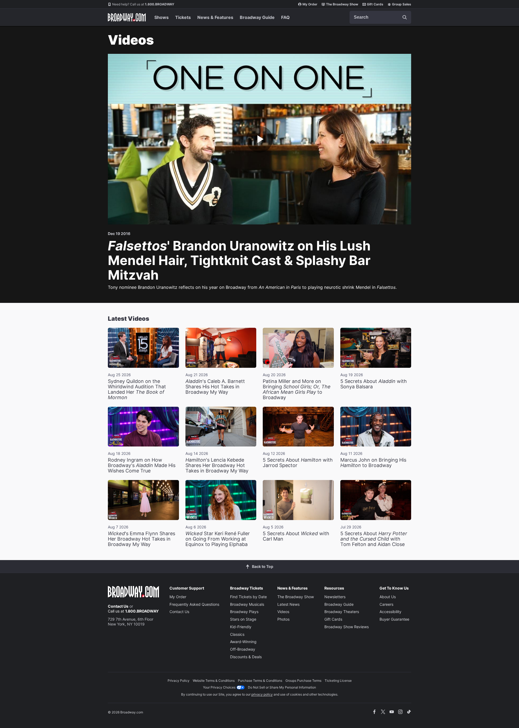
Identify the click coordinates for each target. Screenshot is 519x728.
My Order (309, 4)
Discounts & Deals (246, 656)
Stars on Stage (243, 619)
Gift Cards (375, 4)
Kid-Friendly (240, 626)
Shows (161, 17)
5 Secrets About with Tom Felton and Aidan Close (373, 539)
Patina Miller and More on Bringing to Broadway (297, 389)
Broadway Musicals (247, 604)
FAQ (285, 17)
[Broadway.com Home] (127, 17)
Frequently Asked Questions (194, 604)
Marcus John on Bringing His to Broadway (373, 462)
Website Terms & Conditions (214, 681)
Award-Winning (243, 641)
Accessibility (390, 611)
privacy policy (262, 694)
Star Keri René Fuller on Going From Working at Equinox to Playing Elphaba (217, 539)
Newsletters (334, 596)
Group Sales (401, 4)
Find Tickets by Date (248, 596)
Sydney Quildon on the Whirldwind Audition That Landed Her (137, 389)
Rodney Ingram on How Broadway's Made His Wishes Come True (141, 465)
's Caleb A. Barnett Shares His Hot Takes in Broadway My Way (215, 386)
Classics (237, 634)
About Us (388, 596)
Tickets (183, 17)
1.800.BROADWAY (143, 4)
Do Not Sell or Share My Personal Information (282, 687)
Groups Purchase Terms (303, 681)
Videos (283, 611)
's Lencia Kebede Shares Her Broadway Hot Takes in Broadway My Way (216, 465)
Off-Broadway (242, 649)
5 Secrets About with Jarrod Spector (298, 462)
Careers (386, 604)
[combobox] (380, 17)
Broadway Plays (244, 611)
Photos (283, 619)
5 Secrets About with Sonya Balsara (373, 383)
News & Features (215, 17)
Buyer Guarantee (394, 619)
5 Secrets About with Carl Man (296, 536)
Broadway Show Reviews (346, 626)
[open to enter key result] (404, 17)
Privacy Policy (178, 681)
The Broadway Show (342, 4)
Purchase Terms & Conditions (260, 681)
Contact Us (118, 606)
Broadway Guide (257, 17)
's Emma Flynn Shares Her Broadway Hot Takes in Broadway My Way (141, 539)
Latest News (288, 604)
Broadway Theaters (341, 611)
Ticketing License (338, 681)
